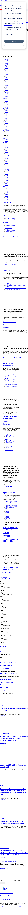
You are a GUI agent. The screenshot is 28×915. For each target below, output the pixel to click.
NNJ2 (6, 123)
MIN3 (6, 112)
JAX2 (6, 101)
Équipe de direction (9, 502)
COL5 (6, 71)
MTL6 (6, 149)
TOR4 (6, 177)
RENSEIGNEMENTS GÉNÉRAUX (10, 528)
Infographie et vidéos (9, 436)
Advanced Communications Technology (11, 674)
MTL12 (7, 157)
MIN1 (6, 109)
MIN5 (6, 114)
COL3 (6, 69)
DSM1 (6, 93)
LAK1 (6, 106)
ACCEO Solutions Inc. (6, 665)
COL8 (6, 74)
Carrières (7, 512)
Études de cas (8, 435)
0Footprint (3, 646)
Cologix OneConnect (10, 218)
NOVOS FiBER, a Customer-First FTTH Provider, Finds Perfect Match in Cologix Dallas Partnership (14, 852)
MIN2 (6, 110)
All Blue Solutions (5, 687)
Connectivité (7, 202)
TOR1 (6, 174)
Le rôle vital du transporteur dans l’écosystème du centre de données (12, 822)
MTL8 (6, 152)
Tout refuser (14, 44)
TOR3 (6, 176)
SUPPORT (6, 536)
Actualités (7, 513)
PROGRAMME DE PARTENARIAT (10, 364)
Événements (8, 515)
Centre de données (6, 893)
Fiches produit (8, 437)
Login (1, 5)
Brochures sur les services (11, 445)
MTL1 (6, 143)
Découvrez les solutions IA (12, 358)
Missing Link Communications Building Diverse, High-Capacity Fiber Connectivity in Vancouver (14, 738)
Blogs (6, 434)
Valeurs (7, 511)
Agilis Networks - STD (6, 679)
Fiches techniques (9, 446)
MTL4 (6, 147)
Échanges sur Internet (10, 225)
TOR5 (6, 178)
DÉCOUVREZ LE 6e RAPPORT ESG (10, 568)
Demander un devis (9, 322)
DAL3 (6, 87)
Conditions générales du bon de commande (9, 906)
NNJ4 (6, 125)
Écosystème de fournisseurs (12, 237)
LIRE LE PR (7, 487)
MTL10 (7, 154)
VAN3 (6, 189)
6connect (2, 651)
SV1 (6, 131)
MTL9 (6, 153)
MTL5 (6, 148)
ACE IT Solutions (5, 668)
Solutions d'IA (8, 327)
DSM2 (6, 95)
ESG (6, 504)
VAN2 (6, 188)
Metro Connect (8, 228)
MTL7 (6, 150)
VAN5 (6, 192)
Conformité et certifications (11, 505)
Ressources (6, 424)
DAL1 (6, 85)
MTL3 (6, 146)
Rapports (7, 443)
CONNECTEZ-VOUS (10, 265)
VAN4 (6, 191)
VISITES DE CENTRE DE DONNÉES (11, 540)
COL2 (6, 68)
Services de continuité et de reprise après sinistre (15, 288)
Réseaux (5, 223)
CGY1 (6, 139)
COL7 (6, 73)
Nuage (5, 216)
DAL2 (6, 86)
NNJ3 (6, 124)
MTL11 (7, 155)
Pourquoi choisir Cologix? (11, 501)
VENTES (6, 533)
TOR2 (6, 175)
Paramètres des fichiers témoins (14, 37)
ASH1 (6, 60)
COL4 (6, 70)
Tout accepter (14, 41)
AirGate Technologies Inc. (7, 682)
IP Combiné (8, 229)
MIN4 (6, 113)
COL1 (6, 66)
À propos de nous (9, 493)
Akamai (2, 685)
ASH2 (6, 62)
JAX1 (6, 99)
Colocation (6, 270)
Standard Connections (10, 226)
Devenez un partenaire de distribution (11, 417)
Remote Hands (8, 280)
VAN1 (6, 187)
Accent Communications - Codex (9, 663)
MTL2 (6, 144)
